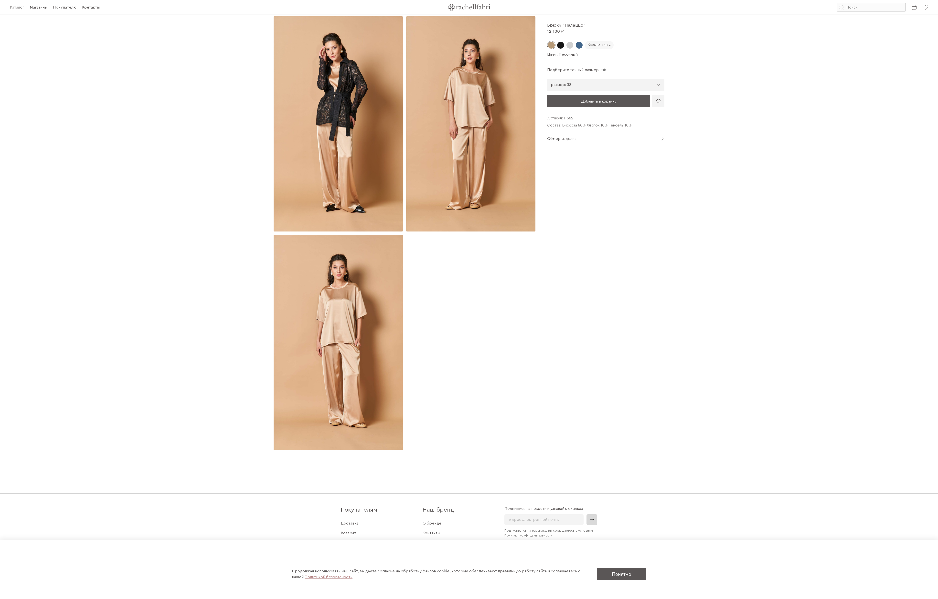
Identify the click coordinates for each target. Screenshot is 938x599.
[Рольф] (569, 45)
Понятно (621, 574)
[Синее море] (579, 45)
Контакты (431, 533)
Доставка (350, 523)
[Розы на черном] (560, 45)
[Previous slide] (281, 233)
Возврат (348, 533)
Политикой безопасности (328, 577)
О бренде (432, 523)
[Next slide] (527, 233)
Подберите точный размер (573, 70)
